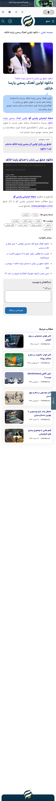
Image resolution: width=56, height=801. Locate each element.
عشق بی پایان (37, 225)
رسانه (35, 214)
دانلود (48, 225)
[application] (28, 177)
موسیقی (48, 229)
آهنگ (38, 221)
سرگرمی (26, 214)
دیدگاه (47, 288)
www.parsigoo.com (42, 206)
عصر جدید (23, 225)
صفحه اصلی (47, 32)
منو (48, 21)
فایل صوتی (10, 225)
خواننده (16, 221)
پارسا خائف (27, 221)
